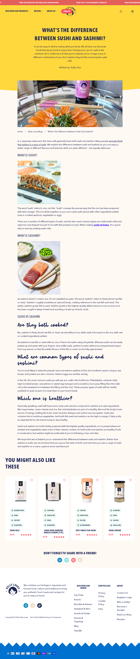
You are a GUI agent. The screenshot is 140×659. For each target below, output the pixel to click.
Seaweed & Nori (82, 608)
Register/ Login (124, 597)
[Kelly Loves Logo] (12, 589)
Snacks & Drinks (82, 613)
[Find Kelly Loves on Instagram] (32, 605)
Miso (76, 626)
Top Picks (78, 595)
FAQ (100, 609)
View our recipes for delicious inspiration (33, 2)
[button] (26, 534)
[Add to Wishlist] (31, 480)
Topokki (78, 630)
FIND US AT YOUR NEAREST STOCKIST (86, 2)
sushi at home (101, 224)
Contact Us (122, 592)
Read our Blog (124, 614)
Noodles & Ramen (83, 604)
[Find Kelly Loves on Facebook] (26, 605)
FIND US (66, 11)
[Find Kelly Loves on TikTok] (39, 605)
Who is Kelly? (123, 602)
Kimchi (77, 599)
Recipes (121, 619)
